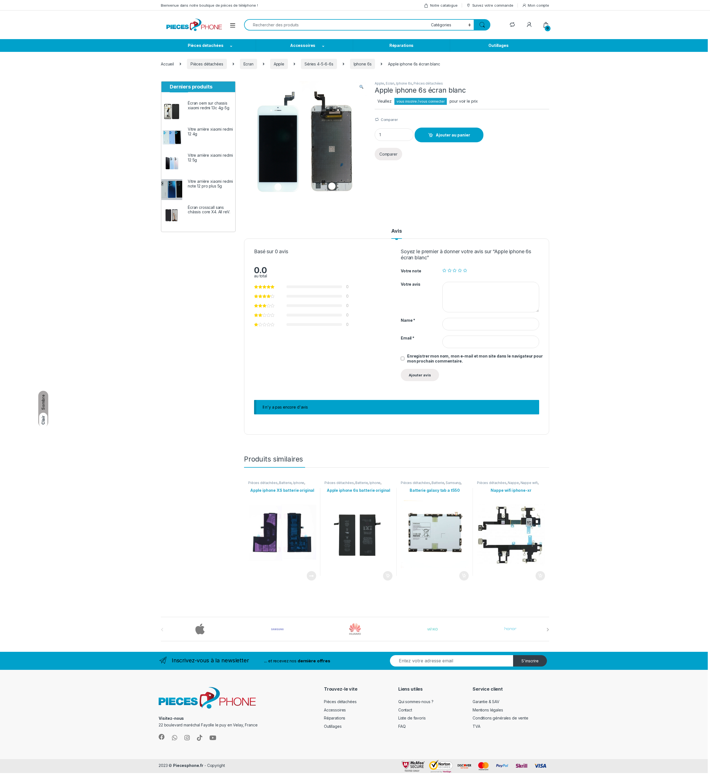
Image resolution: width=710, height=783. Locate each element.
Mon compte (538, 5)
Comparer (389, 119)
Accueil (167, 64)
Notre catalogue (444, 5)
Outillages (498, 45)
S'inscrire (530, 660)
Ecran (248, 64)
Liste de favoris (412, 718)
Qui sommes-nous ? (415, 701)
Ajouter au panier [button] (386, 576)
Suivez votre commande (492, 5)
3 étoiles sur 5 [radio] (455, 270)
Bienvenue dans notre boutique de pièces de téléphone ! (209, 5)
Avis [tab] (396, 231)
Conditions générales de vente (500, 718)
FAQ (402, 726)
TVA (476, 726)
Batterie (285, 483)
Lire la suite (311, 576)
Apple (279, 64)
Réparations (401, 45)
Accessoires (302, 45)
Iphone (298, 483)
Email (407, 338)
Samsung (453, 483)
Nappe (513, 483)
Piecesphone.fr (188, 765)
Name (408, 320)
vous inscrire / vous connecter (421, 101)
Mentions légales (488, 710)
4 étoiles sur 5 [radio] (460, 270)
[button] (361, 87)
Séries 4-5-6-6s (319, 64)
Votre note (411, 270)
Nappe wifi (529, 483)
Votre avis (410, 284)
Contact (405, 710)
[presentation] (548, 630)
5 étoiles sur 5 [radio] (465, 270)
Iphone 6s (363, 64)
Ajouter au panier (453, 135)
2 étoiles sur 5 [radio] (450, 270)
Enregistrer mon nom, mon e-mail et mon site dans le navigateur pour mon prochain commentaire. (475, 358)
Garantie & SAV (486, 701)
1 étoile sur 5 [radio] (444, 270)
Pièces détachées (206, 45)
